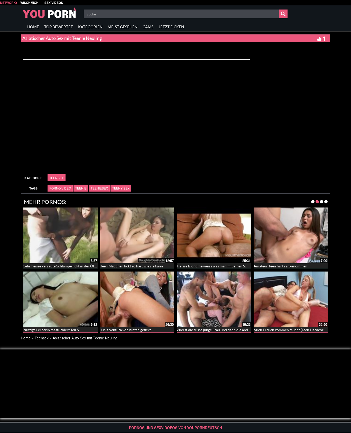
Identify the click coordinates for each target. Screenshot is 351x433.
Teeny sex (121, 188)
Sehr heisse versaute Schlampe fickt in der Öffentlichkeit (68, 266)
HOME (33, 26)
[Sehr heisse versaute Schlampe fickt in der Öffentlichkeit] (60, 235)
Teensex (56, 178)
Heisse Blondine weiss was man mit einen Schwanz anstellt (223, 266)
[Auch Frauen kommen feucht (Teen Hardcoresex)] (291, 299)
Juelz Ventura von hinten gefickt (125, 330)
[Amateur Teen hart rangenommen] (291, 235)
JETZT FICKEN (171, 26)
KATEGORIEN (90, 26)
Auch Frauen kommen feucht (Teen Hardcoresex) (292, 330)
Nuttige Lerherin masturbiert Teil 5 (51, 330)
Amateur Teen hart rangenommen (280, 266)
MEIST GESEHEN (122, 26)
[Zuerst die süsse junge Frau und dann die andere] (214, 299)
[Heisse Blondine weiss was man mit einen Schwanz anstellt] (214, 235)
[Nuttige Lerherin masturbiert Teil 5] (60, 299)
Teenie (80, 188)
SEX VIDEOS (53, 2)
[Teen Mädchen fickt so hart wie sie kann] (137, 235)
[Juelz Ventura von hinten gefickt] (137, 299)
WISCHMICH (29, 2)
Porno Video (60, 188)
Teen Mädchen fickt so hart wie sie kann (131, 266)
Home (26, 337)
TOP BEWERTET (58, 26)
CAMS (148, 26)
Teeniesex (99, 188)
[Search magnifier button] (283, 14)
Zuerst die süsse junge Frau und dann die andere (215, 330)
